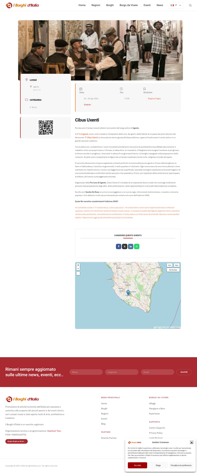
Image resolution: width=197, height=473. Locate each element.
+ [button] (78, 265)
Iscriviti (184, 372)
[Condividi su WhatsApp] (136, 246)
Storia (34, 107)
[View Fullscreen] (78, 273)
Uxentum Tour (54, 430)
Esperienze (154, 413)
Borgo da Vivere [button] (129, 5)
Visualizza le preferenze (181, 465)
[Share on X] (124, 246)
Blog (103, 423)
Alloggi (152, 403)
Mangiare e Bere (157, 408)
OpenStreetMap (167, 328)
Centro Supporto (157, 427)
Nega (158, 465)
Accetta (137, 465)
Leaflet (157, 328)
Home (82, 5)
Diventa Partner (109, 438)
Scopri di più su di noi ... (17, 441)
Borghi (110, 5)
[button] (191, 442)
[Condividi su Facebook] (118, 246)
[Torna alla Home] (22, 5)
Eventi (147, 5)
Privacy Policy (156, 432)
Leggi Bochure (156, 438)
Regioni (104, 413)
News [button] (160, 5)
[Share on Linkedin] (130, 246)
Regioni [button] (96, 5)
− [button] (78, 268)
